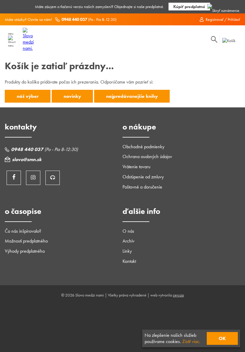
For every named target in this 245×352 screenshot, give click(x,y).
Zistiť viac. (191, 341)
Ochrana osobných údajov (147, 156)
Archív (128, 241)
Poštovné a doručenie (142, 187)
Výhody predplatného (25, 251)
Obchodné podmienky (143, 146)
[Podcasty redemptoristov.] (52, 178)
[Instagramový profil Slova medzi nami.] (33, 178)
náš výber (28, 96)
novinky (72, 96)
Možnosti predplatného (26, 241)
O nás (128, 231)
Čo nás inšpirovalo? (23, 231)
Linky (127, 251)
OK (222, 338)
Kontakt (129, 261)
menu (10, 33)
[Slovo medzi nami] (28, 48)
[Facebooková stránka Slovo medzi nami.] (14, 178)
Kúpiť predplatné (189, 6)
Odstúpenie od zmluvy (143, 177)
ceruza (178, 295)
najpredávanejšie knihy (132, 96)
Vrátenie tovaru (136, 166)
